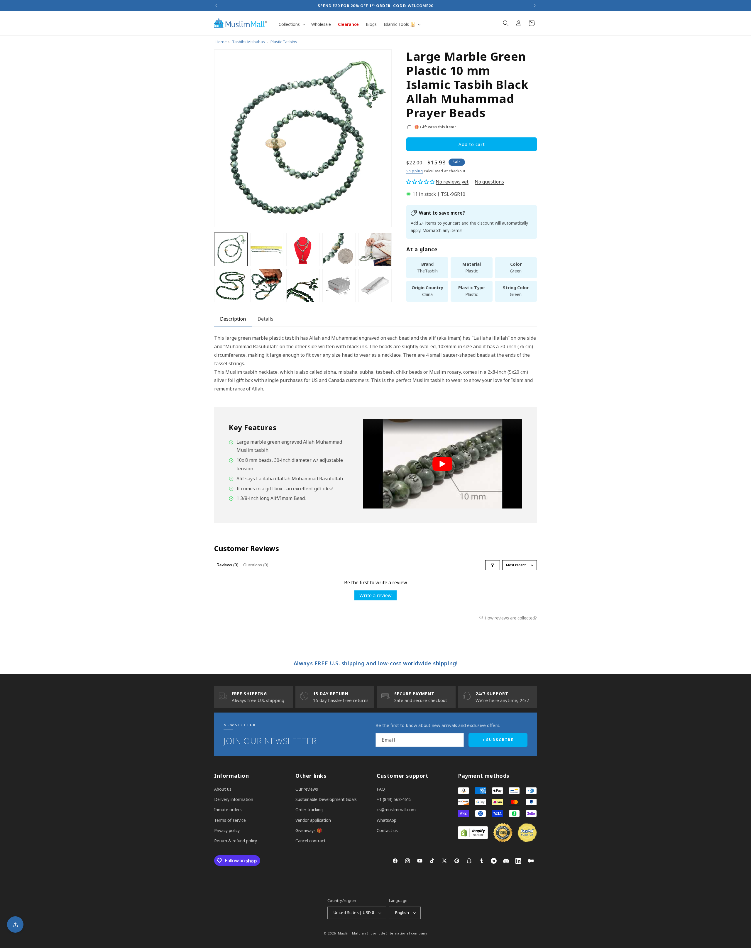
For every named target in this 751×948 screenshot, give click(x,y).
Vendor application (313, 820)
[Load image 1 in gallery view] (230, 249)
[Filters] (492, 565)
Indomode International (388, 933)
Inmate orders (228, 809)
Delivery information (233, 799)
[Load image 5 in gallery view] (375, 249)
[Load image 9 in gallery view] (339, 285)
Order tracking (309, 809)
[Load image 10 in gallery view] (375, 285)
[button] (291, 24)
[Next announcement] (534, 5)
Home (221, 41)
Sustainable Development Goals (326, 799)
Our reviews (306, 789)
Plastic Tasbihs (283, 41)
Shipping (414, 171)
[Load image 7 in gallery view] (266, 285)
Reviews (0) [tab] (227, 565)
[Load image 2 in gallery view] (266, 249)
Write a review (375, 595)
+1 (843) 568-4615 (394, 799)
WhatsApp (386, 820)
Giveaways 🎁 (308, 830)
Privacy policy (227, 830)
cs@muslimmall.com (396, 809)
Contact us (387, 830)
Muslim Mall (349, 933)
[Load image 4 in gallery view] (339, 249)
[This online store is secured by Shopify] (473, 837)
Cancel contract (310, 840)
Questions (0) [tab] (255, 565)
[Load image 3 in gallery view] (302, 249)
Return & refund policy (235, 840)
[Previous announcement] (216, 5)
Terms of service (230, 820)
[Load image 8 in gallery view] (302, 285)
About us (222, 789)
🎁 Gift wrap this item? (435, 126)
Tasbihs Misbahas (248, 41)
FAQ (381, 789)
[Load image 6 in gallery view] (230, 285)
